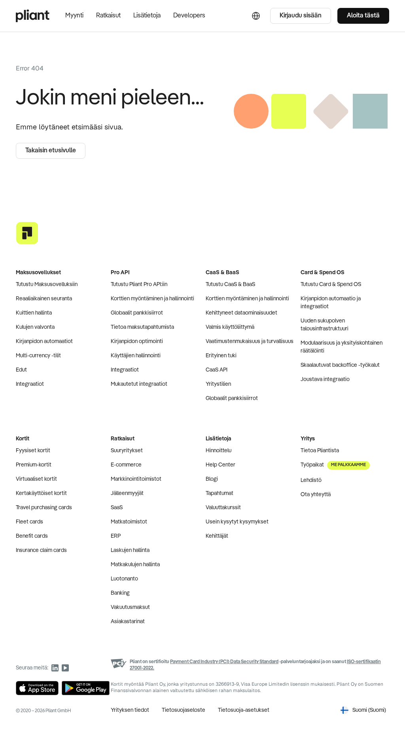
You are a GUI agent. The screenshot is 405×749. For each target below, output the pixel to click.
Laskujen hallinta (130, 550)
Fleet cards (29, 522)
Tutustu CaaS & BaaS (230, 284)
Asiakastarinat (128, 621)
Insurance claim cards (41, 550)
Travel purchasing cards (44, 507)
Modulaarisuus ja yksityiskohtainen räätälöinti (341, 347)
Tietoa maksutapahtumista (142, 327)
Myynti (74, 16)
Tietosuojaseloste (183, 710)
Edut (21, 370)
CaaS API (216, 370)
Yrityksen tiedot (130, 710)
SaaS (117, 507)
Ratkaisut (108, 16)
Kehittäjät (217, 536)
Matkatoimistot (129, 522)
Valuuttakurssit (223, 507)
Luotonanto (124, 579)
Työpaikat (333, 465)
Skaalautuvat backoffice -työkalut (340, 365)
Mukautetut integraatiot (139, 384)
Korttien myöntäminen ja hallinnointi (152, 298)
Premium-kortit (33, 465)
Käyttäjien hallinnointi (136, 355)
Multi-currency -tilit (38, 355)
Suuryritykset (127, 450)
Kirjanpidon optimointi (137, 341)
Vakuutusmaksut (130, 607)
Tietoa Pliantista (320, 450)
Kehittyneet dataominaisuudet (241, 313)
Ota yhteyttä (316, 494)
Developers (189, 16)
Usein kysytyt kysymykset (237, 522)
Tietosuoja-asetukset (243, 710)
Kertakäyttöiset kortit (41, 493)
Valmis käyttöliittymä (230, 327)
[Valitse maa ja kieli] (256, 16)
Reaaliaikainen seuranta (44, 298)
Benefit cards (32, 536)
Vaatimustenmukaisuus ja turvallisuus (249, 341)
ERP (116, 536)
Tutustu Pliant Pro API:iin (139, 284)
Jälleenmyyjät (127, 493)
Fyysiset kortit (33, 450)
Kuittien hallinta (34, 313)
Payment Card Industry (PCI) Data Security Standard (224, 662)
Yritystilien (218, 384)
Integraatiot (30, 384)
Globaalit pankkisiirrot (137, 313)
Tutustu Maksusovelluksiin (47, 284)
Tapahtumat (219, 493)
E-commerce (126, 465)
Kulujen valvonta (35, 327)
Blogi (212, 479)
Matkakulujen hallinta (135, 564)
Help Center (220, 465)
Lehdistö (311, 480)
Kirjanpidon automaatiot (44, 341)
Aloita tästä (363, 16)
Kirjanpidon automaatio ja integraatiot (331, 302)
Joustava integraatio (325, 379)
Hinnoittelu (218, 450)
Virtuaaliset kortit (36, 479)
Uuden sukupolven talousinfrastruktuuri (324, 325)
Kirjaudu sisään (301, 16)
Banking (120, 593)
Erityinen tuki (221, 355)
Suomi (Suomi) (369, 710)
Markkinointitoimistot (136, 479)
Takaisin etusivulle (50, 151)
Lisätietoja (147, 16)
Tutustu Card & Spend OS (331, 284)
